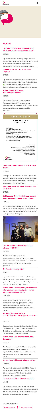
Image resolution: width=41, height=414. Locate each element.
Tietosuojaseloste (9, 407)
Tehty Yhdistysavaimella (26, 407)
